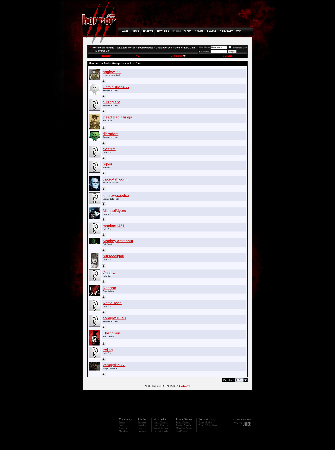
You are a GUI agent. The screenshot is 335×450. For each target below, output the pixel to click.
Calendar (227, 56)
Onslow (109, 273)
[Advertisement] (186, 16)
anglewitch (112, 72)
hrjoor (107, 164)
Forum (122, 422)
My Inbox (123, 431)
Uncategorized (164, 47)
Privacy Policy (205, 422)
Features (142, 431)
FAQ (137, 56)
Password (204, 51)
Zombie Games (183, 425)
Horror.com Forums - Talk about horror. (113, 47)
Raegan (109, 288)
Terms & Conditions (208, 425)
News (140, 428)
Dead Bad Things (117, 117)
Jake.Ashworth (115, 179)
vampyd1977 (114, 365)
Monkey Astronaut (118, 241)
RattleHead (112, 303)
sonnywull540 (114, 318)
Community (177, 56)
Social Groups (145, 47)
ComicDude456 (116, 87)
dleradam (110, 134)
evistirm (109, 149)
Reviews (142, 422)
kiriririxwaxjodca (116, 195)
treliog (108, 350)
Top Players (181, 431)
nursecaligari (113, 256)
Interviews (143, 425)
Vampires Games (184, 428)
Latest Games (183, 422)
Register (106, 56)
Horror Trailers (161, 422)
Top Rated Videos (162, 431)
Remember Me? (239, 48)
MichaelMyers (114, 211)
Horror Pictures (161, 425)
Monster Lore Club (184, 47)
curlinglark (111, 102)
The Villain (111, 333)
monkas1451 (114, 226)
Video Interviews (161, 428)
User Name (204, 47)
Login (121, 425)
